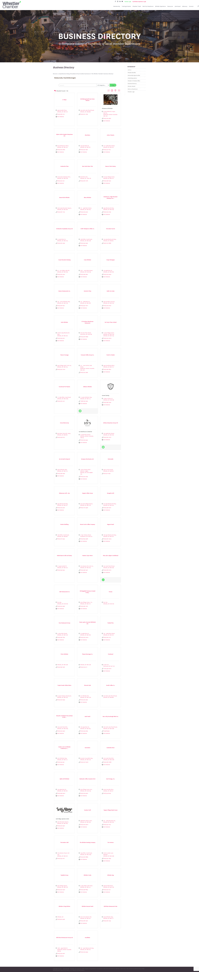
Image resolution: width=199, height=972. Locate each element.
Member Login (128, 1)
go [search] (113, 85)
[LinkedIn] (120, 2)
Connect (191, 6)
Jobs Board (177, 6)
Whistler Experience (160, 6)
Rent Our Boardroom (148, 6)
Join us (129, 70)
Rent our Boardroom (133, 89)
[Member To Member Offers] (103, 581)
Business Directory (132, 83)
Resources (170, 6)
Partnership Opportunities (134, 75)
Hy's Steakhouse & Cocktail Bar (85, 431)
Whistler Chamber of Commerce (73, 968)
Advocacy (184, 6)
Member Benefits (132, 72)
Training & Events (126, 6)
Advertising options (132, 78)
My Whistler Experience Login (139, 1)
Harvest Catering (105, 395)
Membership (116, 6)
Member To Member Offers (134, 81)
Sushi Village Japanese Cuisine (62, 819)
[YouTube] (122, 2)
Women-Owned (131, 86)
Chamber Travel (137, 6)
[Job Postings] (80, 412)
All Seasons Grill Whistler (107, 108)
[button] (55, 90)
